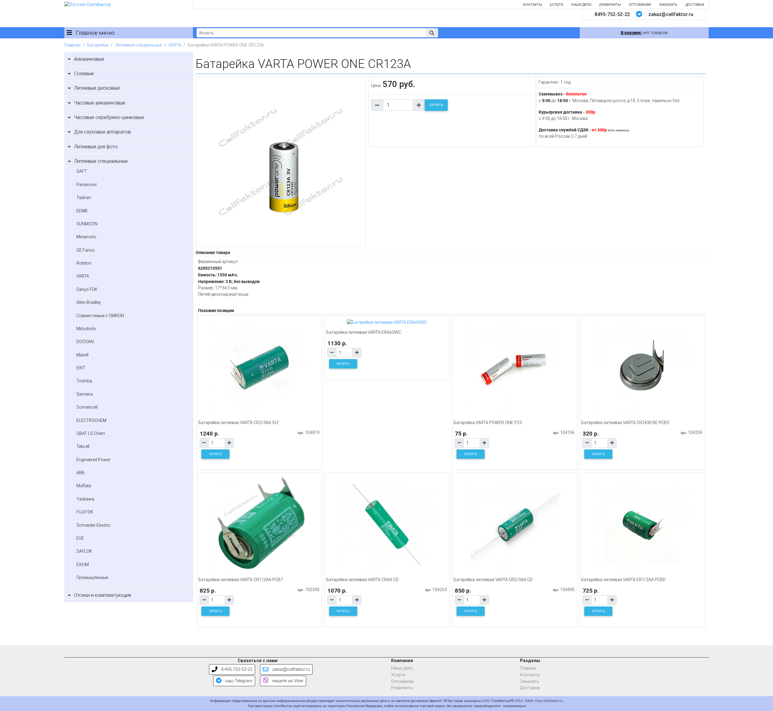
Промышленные (92, 577)
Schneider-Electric (93, 525)
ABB (80, 472)
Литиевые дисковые (97, 88)
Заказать (529, 681)
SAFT (81, 171)
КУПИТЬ (436, 105)
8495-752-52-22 (612, 14)
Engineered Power (93, 459)
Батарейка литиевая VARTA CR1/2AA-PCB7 (240, 579)
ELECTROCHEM (91, 420)
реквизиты (610, 4)
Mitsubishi (86, 328)
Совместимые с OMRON (100, 315)
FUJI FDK (84, 512)
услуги (556, 4)
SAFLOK (84, 551)
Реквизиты (402, 687)
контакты (532, 4)
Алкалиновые (89, 59)
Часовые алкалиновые (99, 103)
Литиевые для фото (96, 147)
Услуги (398, 674)
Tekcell (82, 446)
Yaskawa (85, 499)
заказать (668, 4)
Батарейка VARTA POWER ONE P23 (488, 422)
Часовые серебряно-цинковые (109, 117)
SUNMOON (87, 223)
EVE (80, 538)
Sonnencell (87, 407)
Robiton (83, 263)
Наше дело (402, 668)
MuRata (83, 485)
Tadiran (83, 197)
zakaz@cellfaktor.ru (670, 14)
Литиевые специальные (138, 45)
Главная (72, 45)
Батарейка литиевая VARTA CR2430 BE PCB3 (625, 422)
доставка (694, 4)
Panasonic (86, 184)
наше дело (581, 4)
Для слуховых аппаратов (102, 132)
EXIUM (82, 564)
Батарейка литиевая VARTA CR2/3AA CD (493, 579)
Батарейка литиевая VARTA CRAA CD (362, 579)
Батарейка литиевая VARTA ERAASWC (363, 332)
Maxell (82, 354)
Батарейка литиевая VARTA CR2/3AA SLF (238, 422)
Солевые (84, 73)
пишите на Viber (287, 681)
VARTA (174, 45)
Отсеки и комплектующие (102, 595)
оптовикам (640, 4)
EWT (80, 367)
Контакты (530, 674)
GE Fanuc (85, 250)
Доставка (530, 687)
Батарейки (97, 45)
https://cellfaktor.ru (548, 701)
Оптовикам (402, 681)
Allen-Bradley (88, 302)
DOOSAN (85, 341)
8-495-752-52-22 (236, 669)
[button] (431, 32)
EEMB (82, 210)
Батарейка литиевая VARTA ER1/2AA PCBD (623, 579)
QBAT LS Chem (90, 433)
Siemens (84, 394)
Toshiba (84, 380)
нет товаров (644, 32)
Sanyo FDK (87, 289)
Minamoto (86, 236)
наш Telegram (238, 681)
